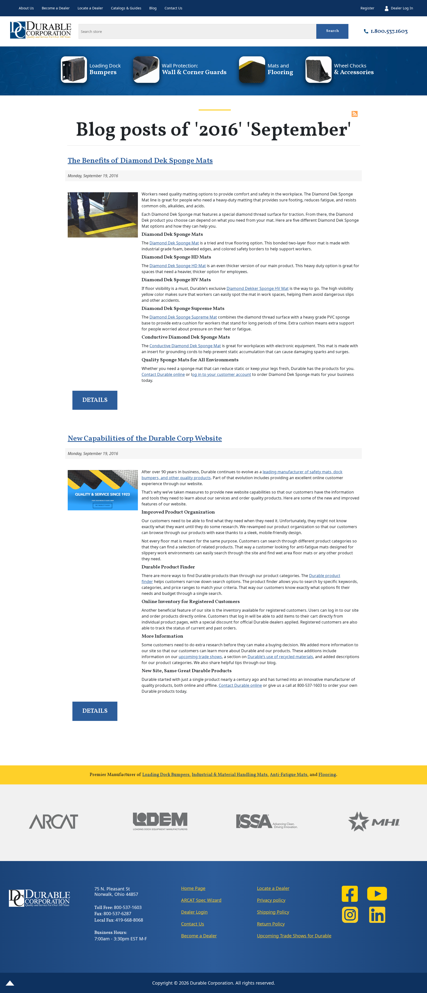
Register (367, 8)
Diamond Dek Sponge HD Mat (177, 265)
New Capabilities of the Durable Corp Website (145, 438)
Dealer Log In (402, 8)
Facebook (350, 894)
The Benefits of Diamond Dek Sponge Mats (140, 161)
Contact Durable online (163, 374)
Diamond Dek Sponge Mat (174, 243)
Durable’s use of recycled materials (280, 656)
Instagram (350, 915)
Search (332, 31)
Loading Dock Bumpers (166, 775)
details (94, 400)
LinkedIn (377, 915)
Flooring (327, 775)
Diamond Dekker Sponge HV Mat (258, 288)
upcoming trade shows (200, 656)
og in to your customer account (221, 374)
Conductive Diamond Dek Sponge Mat (185, 345)
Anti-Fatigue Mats (288, 775)
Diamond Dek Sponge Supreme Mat (183, 317)
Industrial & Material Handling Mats (230, 775)
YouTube (377, 894)
